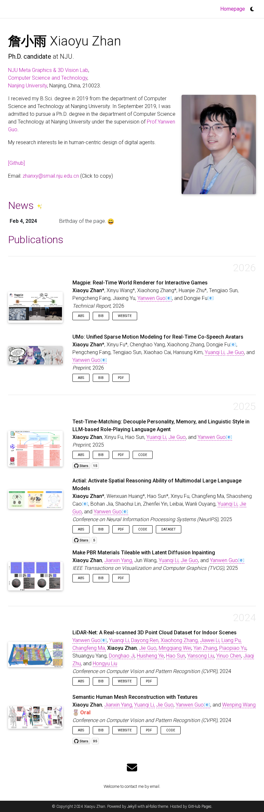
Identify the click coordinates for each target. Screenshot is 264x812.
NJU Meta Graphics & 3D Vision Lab (48, 70)
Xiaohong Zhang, (180, 640)
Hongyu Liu (105, 663)
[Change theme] (250, 7)
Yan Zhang (205, 648)
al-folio (151, 806)
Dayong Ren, (145, 640)
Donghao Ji (122, 656)
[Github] (16, 163)
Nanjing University (27, 86)
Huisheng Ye (150, 656)
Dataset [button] (168, 529)
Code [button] (142, 455)
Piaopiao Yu (232, 648)
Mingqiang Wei (175, 648)
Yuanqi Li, (215, 352)
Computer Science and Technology (47, 78)
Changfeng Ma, (89, 648)
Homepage (233, 8)
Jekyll (132, 806)
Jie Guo (235, 352)
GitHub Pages (200, 806)
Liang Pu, (231, 640)
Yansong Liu (200, 656)
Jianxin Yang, (118, 560)
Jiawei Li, (210, 640)
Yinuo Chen (228, 656)
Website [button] (125, 316)
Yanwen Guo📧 (154, 298)
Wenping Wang (239, 705)
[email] (132, 768)
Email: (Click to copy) (60, 176)
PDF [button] (121, 378)
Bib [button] (101, 316)
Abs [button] (81, 316)
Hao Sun (175, 656)
